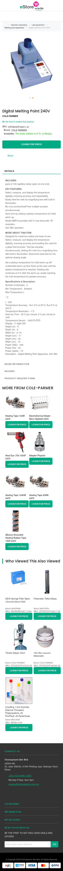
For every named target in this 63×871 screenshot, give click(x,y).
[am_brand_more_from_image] (16, 411)
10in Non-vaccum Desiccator (42, 654)
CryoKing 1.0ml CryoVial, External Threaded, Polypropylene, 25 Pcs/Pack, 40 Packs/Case (17, 711)
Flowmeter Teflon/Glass (45, 598)
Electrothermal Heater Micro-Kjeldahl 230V (39, 417)
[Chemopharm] (31, 6)
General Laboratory (19, 24)
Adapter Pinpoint (37, 455)
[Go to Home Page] (5, 24)
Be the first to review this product (18, 121)
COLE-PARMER (10, 116)
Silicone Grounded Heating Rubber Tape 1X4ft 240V (15, 537)
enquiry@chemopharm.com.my (24, 784)
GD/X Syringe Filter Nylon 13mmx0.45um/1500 (17, 600)
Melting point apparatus (15, 27)
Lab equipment (38, 24)
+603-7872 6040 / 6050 (20, 775)
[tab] (31, 171)
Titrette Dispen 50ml (15, 652)
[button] (30, 98)
